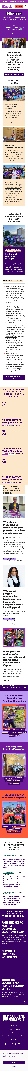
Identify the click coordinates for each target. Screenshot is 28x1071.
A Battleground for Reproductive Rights (13, 250)
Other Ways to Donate (14, 1029)
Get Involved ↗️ (16, 29)
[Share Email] (13, 33)
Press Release (8, 855)
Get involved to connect (12, 188)
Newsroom (14, 1039)
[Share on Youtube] (19, 1043)
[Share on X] (22, 1043)
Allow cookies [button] (14, 1063)
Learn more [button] (11, 1056)
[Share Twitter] (18, 33)
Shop (14, 1033)
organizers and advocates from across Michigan (13, 670)
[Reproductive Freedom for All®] (7, 6)
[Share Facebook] (10, 33)
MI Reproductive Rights (13, 27)
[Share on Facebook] (9, 1043)
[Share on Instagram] (6, 1043)
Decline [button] (14, 1067)
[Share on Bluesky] (12, 1043)
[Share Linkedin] (15, 33)
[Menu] (25, 6)
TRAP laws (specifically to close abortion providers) (15, 336)
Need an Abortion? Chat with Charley (14, 1036)
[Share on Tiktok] (15, 1043)
